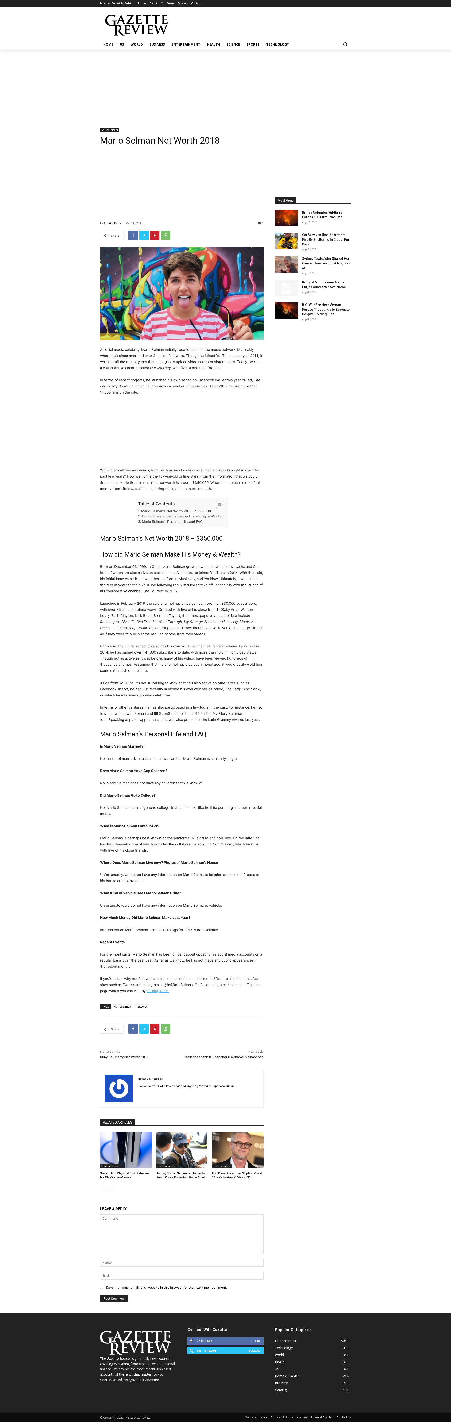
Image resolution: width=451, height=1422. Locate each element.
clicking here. (158, 991)
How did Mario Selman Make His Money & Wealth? (182, 516)
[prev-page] (103, 1189)
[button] (345, 44)
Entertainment (109, 129)
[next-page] (110, 1189)
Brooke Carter (113, 223)
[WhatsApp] (165, 235)
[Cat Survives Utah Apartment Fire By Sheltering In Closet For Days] (286, 241)
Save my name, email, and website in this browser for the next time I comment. (166, 1287)
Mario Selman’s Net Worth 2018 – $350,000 (176, 511)
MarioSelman (122, 1006)
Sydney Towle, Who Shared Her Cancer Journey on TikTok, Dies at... (326, 263)
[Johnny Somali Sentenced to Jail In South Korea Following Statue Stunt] (182, 1150)
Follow (254, 1350)
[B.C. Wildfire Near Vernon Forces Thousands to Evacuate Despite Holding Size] (286, 310)
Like (257, 1340)
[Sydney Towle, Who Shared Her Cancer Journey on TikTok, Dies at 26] (286, 264)
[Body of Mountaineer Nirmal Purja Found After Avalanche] (286, 288)
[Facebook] (133, 235)
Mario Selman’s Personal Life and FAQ (172, 522)
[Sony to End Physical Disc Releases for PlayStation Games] (126, 1150)
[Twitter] (144, 235)
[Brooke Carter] (119, 1088)
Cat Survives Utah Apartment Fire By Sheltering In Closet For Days (326, 239)
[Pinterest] (154, 235)
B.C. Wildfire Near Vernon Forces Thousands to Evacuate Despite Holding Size (326, 309)
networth (142, 1006)
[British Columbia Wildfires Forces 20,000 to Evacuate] (286, 218)
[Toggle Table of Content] (218, 504)
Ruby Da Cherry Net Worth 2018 (124, 1057)
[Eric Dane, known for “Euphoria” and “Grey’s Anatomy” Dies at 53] (238, 1150)
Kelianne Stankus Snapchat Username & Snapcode (224, 1057)
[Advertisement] (225, 85)
